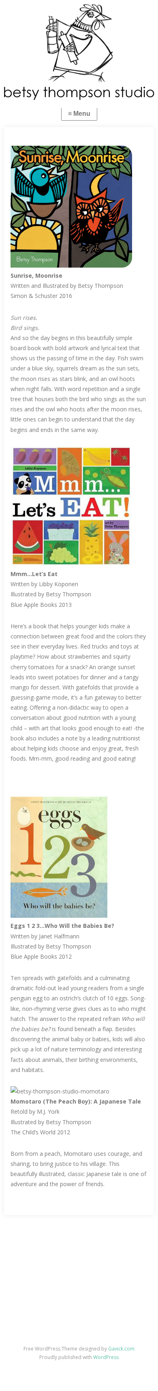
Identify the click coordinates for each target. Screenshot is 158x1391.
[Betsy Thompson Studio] (79, 52)
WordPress (106, 1357)
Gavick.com (121, 1348)
